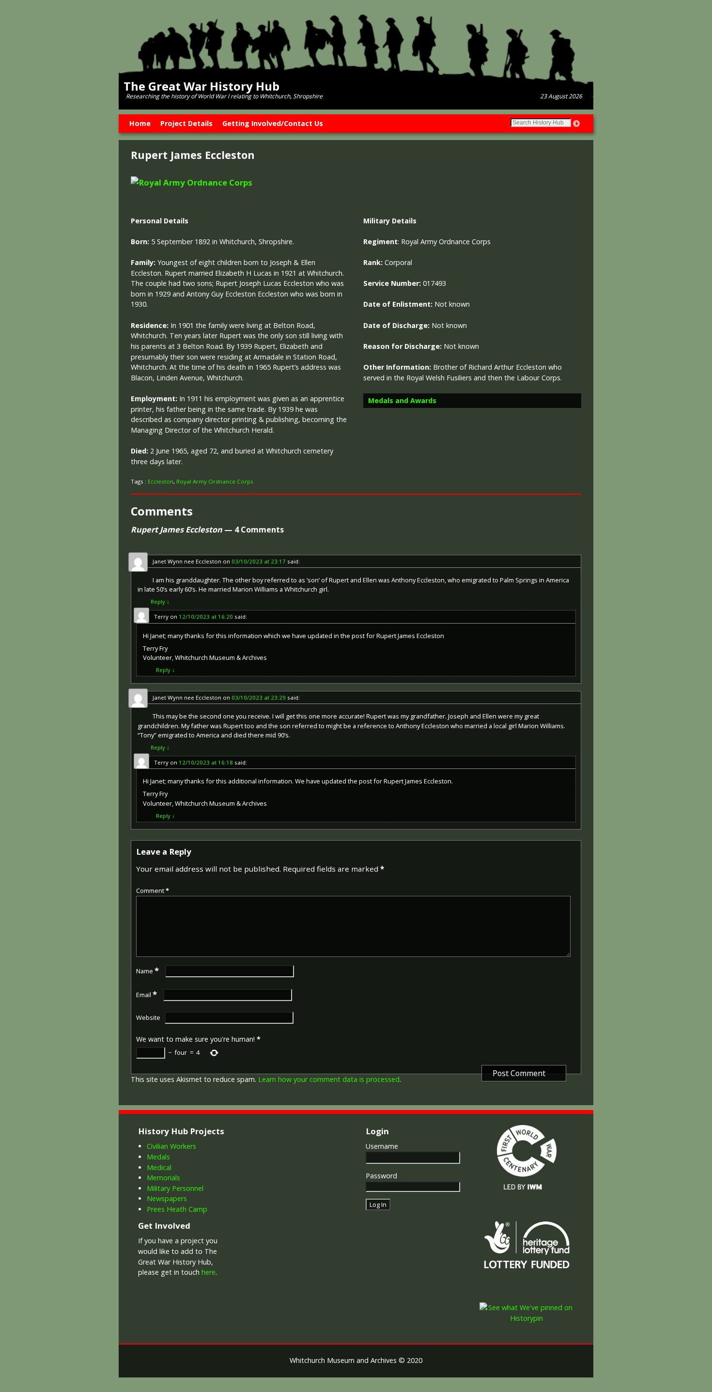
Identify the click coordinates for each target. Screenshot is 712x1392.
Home (140, 123)
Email (146, 994)
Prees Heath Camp (177, 1209)
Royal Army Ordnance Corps (214, 481)
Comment (152, 890)
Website (148, 1017)
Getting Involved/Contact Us (272, 123)
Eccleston (160, 481)
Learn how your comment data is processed (329, 1079)
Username (382, 1146)
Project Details (186, 123)
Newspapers (167, 1198)
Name (147, 971)
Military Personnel (175, 1188)
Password (381, 1175)
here (208, 1272)
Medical (159, 1167)
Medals (158, 1156)
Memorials (163, 1177)
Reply (160, 601)
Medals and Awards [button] (402, 400)
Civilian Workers (171, 1146)
